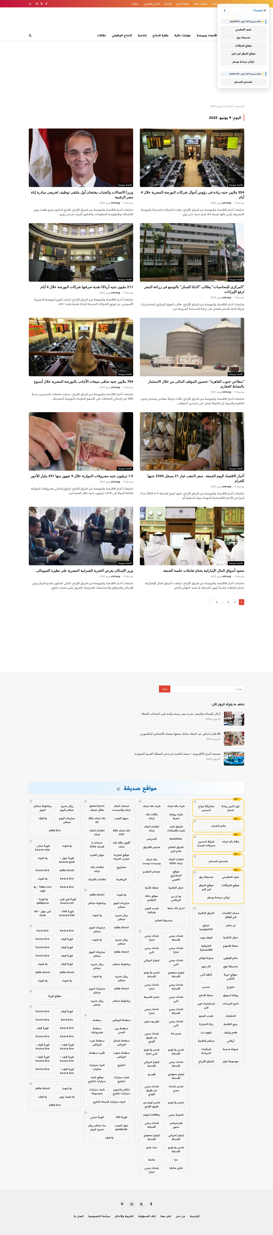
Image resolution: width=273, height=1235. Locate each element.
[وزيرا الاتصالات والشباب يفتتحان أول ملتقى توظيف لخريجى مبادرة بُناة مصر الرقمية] (81, 157)
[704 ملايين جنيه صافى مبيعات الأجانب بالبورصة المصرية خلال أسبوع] (81, 347)
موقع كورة (54, 996)
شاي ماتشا (176, 1168)
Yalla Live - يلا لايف (42, 888)
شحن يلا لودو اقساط (152, 974)
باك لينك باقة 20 (96, 820)
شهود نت (206, 1032)
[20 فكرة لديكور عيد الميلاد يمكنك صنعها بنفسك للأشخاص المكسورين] (234, 739)
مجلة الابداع (206, 995)
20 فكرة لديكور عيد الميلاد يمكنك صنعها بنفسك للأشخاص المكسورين (180, 733)
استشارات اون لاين (206, 1005)
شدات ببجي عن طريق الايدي (151, 1037)
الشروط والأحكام (124, 1216)
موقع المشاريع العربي (176, 875)
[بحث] (30, 35)
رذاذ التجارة (206, 1024)
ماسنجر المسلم (218, 861)
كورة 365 (121, 1117)
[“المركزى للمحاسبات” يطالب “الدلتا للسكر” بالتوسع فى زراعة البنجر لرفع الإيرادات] (192, 252)
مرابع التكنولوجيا (206, 927)
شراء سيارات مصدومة (97, 1091)
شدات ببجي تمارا (151, 937)
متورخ (230, 987)
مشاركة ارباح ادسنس (206, 808)
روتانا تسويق (230, 995)
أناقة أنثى (206, 974)
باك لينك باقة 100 (121, 832)
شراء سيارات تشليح (121, 1079)
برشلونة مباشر (97, 903)
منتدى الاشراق (151, 847)
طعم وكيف (230, 1032)
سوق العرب (121, 818)
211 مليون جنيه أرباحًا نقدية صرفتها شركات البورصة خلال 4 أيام (86, 287)
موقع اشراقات (230, 885)
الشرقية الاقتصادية (206, 947)
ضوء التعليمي (230, 877)
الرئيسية (240, 106)
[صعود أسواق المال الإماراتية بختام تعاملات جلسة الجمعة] (192, 536)
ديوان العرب (97, 855)
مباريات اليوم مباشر (121, 905)
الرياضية (121, 879)
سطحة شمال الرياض (121, 1042)
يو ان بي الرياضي (176, 898)
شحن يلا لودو (176, 1102)
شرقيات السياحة (206, 1051)
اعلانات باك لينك (97, 869)
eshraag (226, 202)
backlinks (176, 838)
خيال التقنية (230, 937)
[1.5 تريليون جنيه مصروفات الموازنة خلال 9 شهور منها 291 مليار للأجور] (81, 441)
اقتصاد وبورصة (207, 35)
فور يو (151, 1074)
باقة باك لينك (230, 841)
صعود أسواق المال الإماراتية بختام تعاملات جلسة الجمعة (203, 570)
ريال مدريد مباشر (121, 917)
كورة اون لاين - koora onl (67, 901)
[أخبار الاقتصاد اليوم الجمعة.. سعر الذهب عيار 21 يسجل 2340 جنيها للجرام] (192, 441)
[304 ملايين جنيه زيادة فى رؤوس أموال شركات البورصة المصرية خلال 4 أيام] (192, 157)
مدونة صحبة (230, 1049)
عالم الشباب (218, 825)
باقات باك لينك (151, 816)
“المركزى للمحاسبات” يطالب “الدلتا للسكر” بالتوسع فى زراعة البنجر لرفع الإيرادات (194, 289)
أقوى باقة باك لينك (121, 844)
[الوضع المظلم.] (30, 3)
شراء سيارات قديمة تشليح (109, 1101)
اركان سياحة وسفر (218, 897)
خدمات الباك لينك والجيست (121, 808)
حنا (176, 1159)
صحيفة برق (206, 877)
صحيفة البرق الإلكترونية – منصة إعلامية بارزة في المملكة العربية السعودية (177, 753)
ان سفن (230, 925)
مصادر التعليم (151, 871)
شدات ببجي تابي (151, 950)
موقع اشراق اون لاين (206, 887)
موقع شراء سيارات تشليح (97, 1079)
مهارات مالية (200, 3)
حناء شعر (151, 1147)
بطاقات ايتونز (151, 1114)
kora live (42, 930)
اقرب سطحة (97, 1052)
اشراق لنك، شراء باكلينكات (176, 828)
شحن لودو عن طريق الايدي (151, 1104)
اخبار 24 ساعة (176, 908)
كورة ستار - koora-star (42, 847)
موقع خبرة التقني (230, 976)
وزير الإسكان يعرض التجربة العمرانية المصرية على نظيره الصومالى (84, 570)
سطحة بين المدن (121, 1030)
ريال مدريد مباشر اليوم (67, 808)
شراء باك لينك (176, 806)
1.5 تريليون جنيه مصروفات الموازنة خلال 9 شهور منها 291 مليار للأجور (82, 476)
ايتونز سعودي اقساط (176, 974)
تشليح (121, 1065)
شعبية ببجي (175, 1114)
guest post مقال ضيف (97, 808)
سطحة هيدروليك (97, 1030)
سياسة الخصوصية (99, 1216)
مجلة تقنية (151, 887)
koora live (42, 870)
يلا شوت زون (66, 1096)
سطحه (97, 1020)
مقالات (135, 3)
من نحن (180, 1216)
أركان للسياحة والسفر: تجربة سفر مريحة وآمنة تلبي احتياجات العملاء (180, 713)
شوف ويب (206, 937)
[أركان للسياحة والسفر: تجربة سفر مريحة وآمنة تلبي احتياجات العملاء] (234, 719)
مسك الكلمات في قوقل (230, 915)
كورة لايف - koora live (67, 1046)
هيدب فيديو (206, 1015)
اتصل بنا (79, 1216)
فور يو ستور (151, 1021)
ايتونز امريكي (151, 960)
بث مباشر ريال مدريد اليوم (97, 1127)
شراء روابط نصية (176, 816)
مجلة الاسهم (230, 945)
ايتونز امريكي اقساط (151, 1063)
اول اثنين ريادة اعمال (230, 808)
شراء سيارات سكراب (97, 1067)
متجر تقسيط (151, 997)
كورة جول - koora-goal (67, 860)
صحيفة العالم (163, 920)
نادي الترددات (230, 1003)
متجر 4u (176, 1033)
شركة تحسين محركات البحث (206, 843)
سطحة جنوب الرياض (121, 1054)
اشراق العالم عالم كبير (176, 849)
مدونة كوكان (206, 958)
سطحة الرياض (121, 1020)
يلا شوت (121, 894)
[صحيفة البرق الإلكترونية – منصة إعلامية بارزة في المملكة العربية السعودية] (234, 759)
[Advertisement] (136, 73)
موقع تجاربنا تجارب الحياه (121, 856)
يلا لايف (109, 1137)
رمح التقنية (230, 1024)
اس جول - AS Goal (42, 913)
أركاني (230, 1040)
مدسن (206, 987)
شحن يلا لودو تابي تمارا (152, 1051)
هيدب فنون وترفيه (152, 910)
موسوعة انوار (230, 1061)
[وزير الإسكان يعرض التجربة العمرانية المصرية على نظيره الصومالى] (81, 536)
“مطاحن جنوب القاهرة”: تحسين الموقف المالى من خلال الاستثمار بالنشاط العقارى (196, 383)
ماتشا (151, 1159)
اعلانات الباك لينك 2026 (176, 861)
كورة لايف (67, 939)
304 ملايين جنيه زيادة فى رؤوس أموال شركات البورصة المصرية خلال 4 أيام (192, 194)
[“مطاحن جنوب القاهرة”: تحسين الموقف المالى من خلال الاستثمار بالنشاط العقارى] (192, 347)
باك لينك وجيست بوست (151, 861)
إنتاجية (167, 3)
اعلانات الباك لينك (151, 828)
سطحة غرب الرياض (97, 1042)
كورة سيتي (97, 1117)
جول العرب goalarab (121, 1127)
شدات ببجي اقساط (176, 937)
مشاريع (121, 867)
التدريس (152, 838)
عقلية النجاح (182, 3)
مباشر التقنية (206, 1040)
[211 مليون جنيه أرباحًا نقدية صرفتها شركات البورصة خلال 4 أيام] (81, 252)
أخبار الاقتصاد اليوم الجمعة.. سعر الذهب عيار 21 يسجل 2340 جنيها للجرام (195, 478)
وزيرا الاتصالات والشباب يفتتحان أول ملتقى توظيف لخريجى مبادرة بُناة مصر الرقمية (82, 194)
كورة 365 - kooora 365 (67, 913)
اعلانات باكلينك (97, 879)
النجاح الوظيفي (152, 3)
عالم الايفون (230, 958)
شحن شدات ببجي (176, 1088)
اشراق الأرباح (206, 1061)
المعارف (230, 1015)
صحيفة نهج (230, 966)
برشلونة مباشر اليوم (42, 808)
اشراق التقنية (206, 913)
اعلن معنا (165, 1216)
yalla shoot (97, 894)
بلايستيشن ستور (176, 1125)
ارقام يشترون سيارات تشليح (121, 1091)
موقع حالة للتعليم (151, 898)
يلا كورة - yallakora (42, 901)
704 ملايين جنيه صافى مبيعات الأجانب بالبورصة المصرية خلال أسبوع (83, 381)
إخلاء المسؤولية (147, 1216)
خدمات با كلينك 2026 (97, 844)
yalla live (55, 830)
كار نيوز (206, 966)
